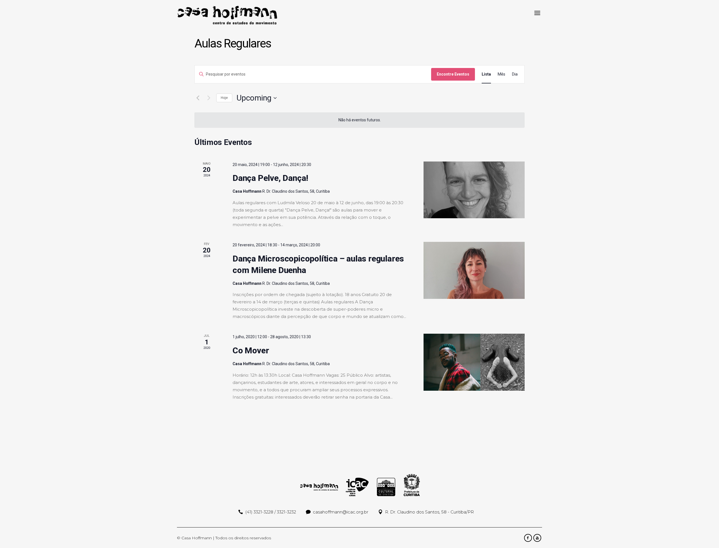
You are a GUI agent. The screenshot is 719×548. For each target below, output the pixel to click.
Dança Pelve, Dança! (270, 178)
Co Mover (251, 350)
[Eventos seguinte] (208, 98)
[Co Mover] (474, 362)
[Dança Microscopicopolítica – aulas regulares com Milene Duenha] (474, 270)
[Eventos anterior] (197, 98)
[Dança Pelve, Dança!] (474, 190)
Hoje (224, 98)
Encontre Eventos (453, 74)
